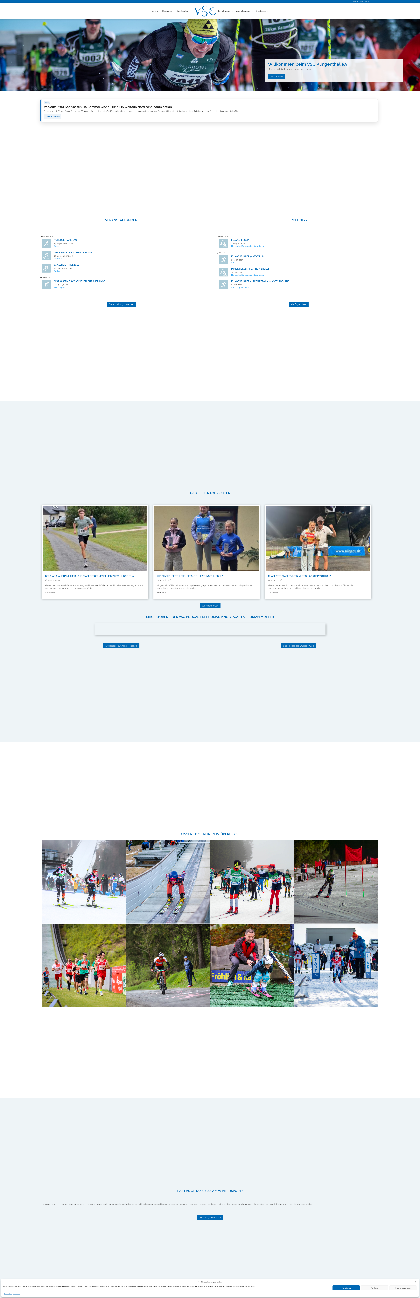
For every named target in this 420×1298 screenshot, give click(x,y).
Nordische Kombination (242, 246)
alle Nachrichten (210, 605)
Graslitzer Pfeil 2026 (66, 265)
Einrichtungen (224, 11)
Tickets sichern (53, 116)
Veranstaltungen (243, 11)
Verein (155, 11)
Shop (355, 2)
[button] (416, 1282)
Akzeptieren (346, 1288)
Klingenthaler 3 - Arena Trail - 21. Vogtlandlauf (260, 281)
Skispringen (59, 287)
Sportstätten (182, 11)
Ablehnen (374, 1288)
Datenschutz (8, 1294)
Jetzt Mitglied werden (210, 1217)
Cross (56, 246)
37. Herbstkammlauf (66, 240)
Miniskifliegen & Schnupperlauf (250, 269)
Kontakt (363, 2)
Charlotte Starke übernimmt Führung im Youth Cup (299, 576)
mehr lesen (50, 592)
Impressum (16, 1294)
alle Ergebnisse (298, 304)
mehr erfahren (276, 76)
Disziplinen (167, 11)
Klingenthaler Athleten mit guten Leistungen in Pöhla (190, 576)
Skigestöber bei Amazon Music (298, 646)
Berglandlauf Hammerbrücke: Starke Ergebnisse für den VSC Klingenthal (90, 576)
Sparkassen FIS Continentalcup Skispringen (80, 281)
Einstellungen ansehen (403, 1288)
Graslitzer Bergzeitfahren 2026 (73, 252)
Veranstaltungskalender (121, 304)
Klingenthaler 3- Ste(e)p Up (247, 256)
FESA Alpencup (240, 240)
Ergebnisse (261, 11)
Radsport (58, 258)
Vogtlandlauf (243, 287)
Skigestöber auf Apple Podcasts (121, 646)
